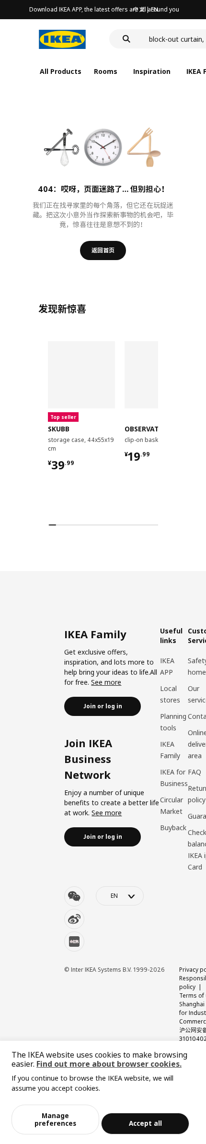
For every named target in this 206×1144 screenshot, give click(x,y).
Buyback (173, 827)
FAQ (194, 771)
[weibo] (74, 919)
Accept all (145, 1123)
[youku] (74, 941)
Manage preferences (55, 1119)
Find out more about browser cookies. (109, 1064)
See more (106, 682)
